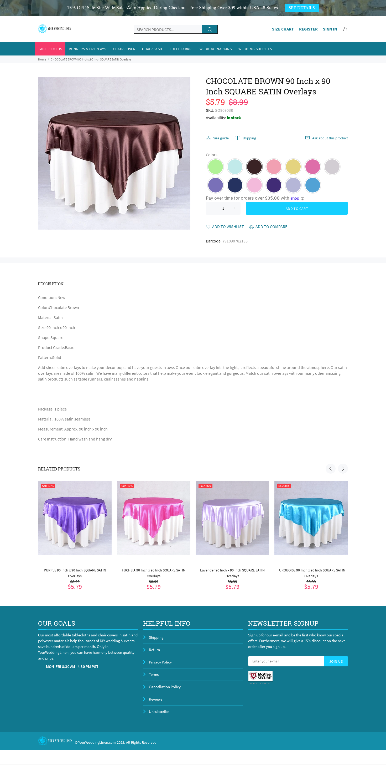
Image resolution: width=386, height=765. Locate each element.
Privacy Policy (160, 662)
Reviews (155, 699)
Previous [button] (331, 469)
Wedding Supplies (255, 49)
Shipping (249, 138)
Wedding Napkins (216, 49)
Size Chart (283, 29)
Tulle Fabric (181, 49)
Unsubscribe (159, 711)
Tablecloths (50, 49)
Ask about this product (330, 138)
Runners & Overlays (87, 49)
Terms (154, 674)
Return (154, 649)
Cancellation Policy (165, 686)
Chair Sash (152, 49)
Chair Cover (124, 49)
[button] (215, 166)
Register (308, 29)
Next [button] (343, 469)
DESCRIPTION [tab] (51, 283)
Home (42, 59)
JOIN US (336, 661)
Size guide (221, 138)
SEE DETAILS (302, 8)
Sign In (330, 29)
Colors (211, 154)
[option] (74, 529)
